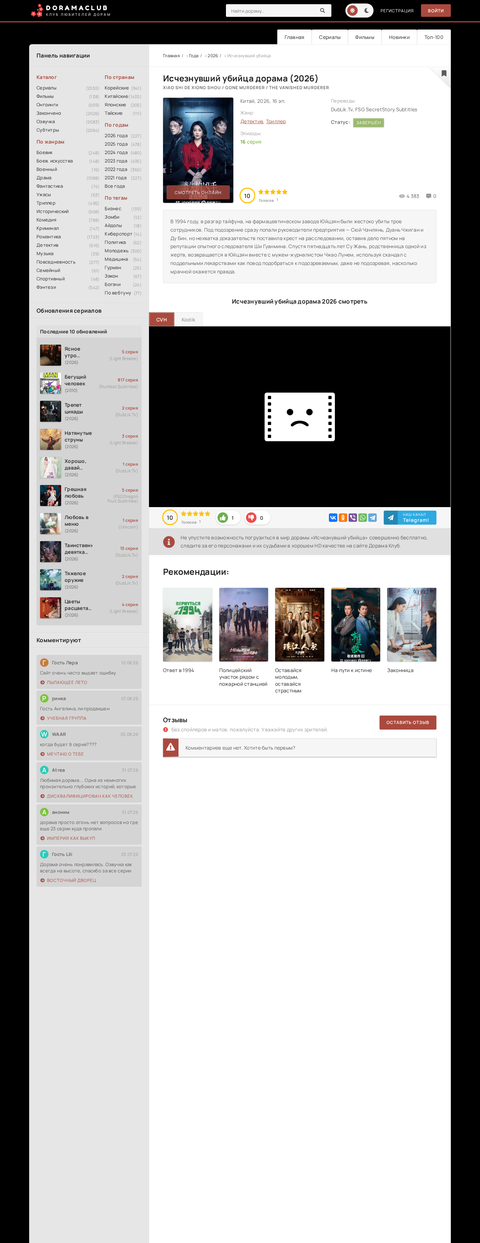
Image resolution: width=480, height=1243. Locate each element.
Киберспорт (118, 234)
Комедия (46, 220)
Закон (111, 276)
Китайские (116, 96)
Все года (115, 186)
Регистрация (397, 11)
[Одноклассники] (343, 517)
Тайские (114, 113)
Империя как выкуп (71, 838)
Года (194, 56)
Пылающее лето (67, 682)
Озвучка (46, 121)
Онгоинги (47, 104)
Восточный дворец (71, 880)
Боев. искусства (55, 161)
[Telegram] (372, 517)
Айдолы (113, 225)
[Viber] (353, 517)
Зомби (112, 217)
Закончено (49, 113)
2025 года (116, 144)
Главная (294, 37)
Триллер (46, 203)
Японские (115, 104)
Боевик (45, 152)
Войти (436, 11)
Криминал (48, 228)
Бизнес (113, 208)
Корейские (117, 88)
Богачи (113, 284)
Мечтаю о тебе (65, 754)
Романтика (49, 236)
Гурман (113, 267)
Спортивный (51, 278)
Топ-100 (433, 37)
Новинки (399, 37)
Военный (47, 169)
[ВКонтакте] (333, 517)
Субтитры (48, 130)
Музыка (45, 253)
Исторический (53, 211)
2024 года (116, 152)
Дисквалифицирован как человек (90, 796)
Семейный (48, 270)
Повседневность (56, 262)
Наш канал (416, 517)
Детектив (47, 245)
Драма (44, 177)
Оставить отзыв (408, 722)
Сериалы (329, 37)
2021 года (116, 177)
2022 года (116, 169)
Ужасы (44, 194)
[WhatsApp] (362, 517)
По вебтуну (118, 293)
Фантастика (50, 186)
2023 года (116, 161)
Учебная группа (67, 718)
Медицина (116, 259)
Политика (115, 242)
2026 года (116, 135)
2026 (213, 56)
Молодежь (117, 250)
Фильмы (364, 37)
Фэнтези (46, 287)
